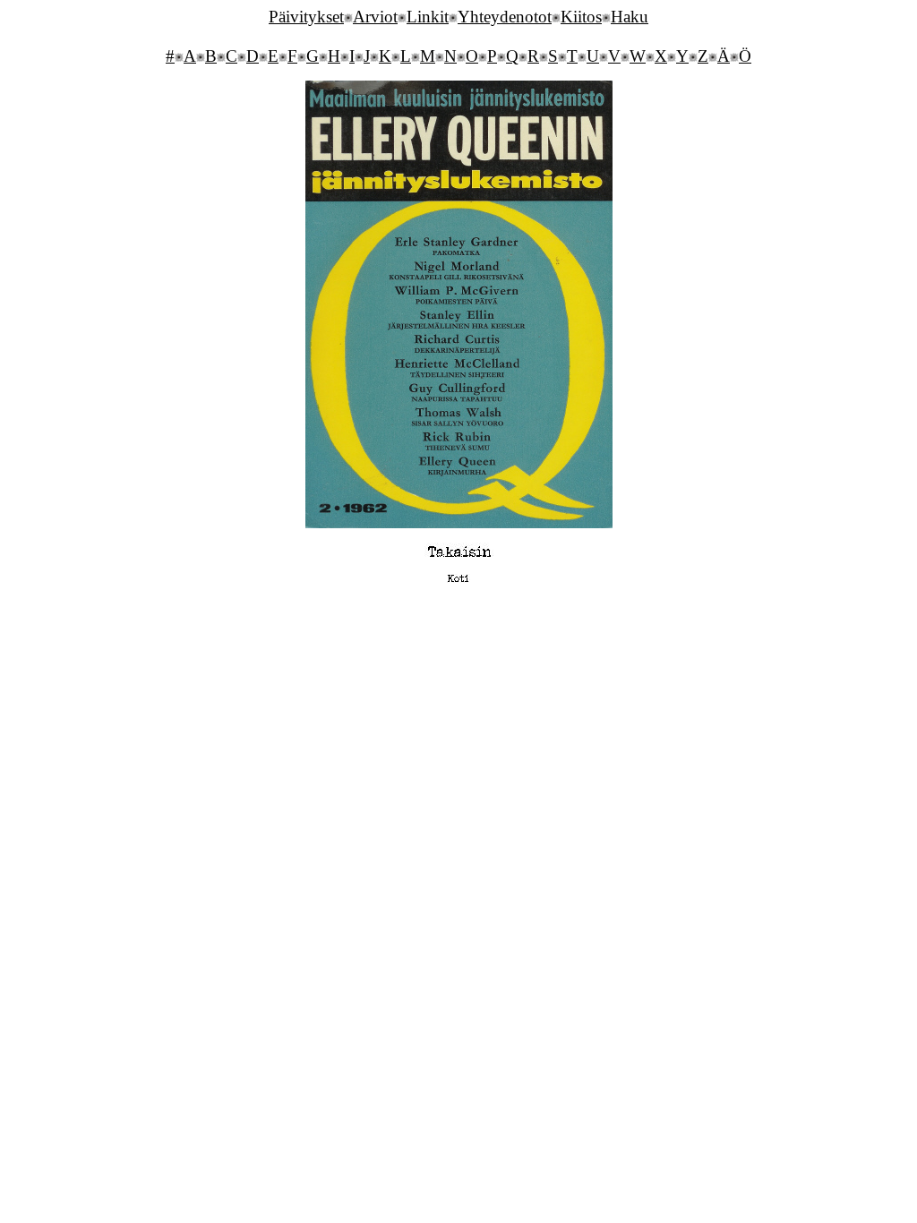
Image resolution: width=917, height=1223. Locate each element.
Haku (629, 16)
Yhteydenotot (505, 16)
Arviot (375, 16)
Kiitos (581, 16)
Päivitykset (306, 16)
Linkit (428, 16)
